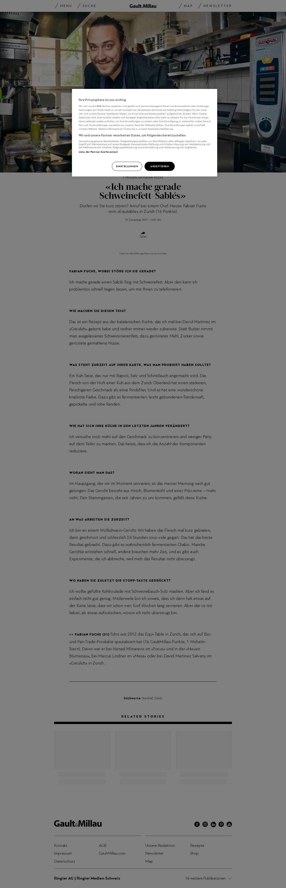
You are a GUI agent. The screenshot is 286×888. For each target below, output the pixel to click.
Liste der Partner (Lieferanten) (98, 151)
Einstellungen (127, 166)
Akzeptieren (159, 166)
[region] (144, 133)
